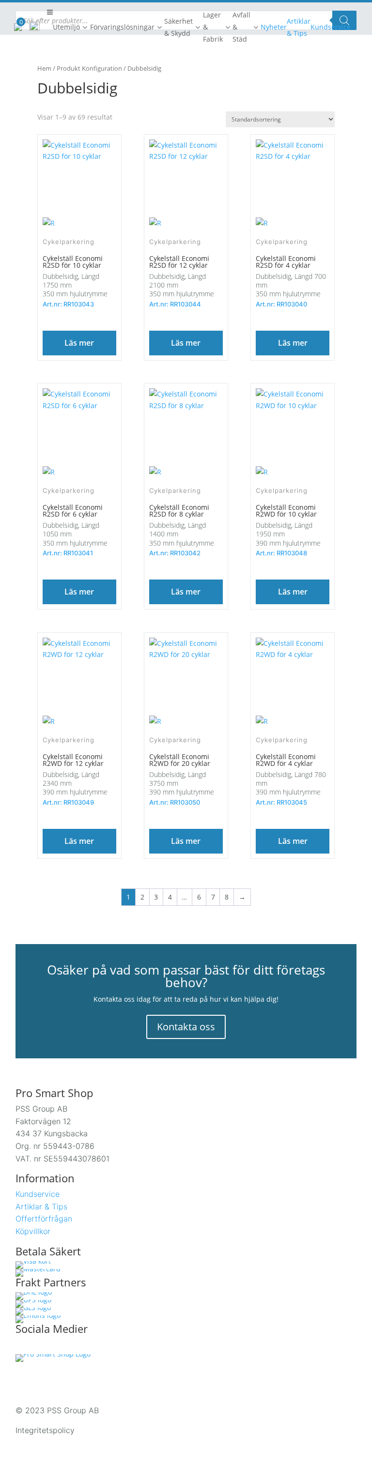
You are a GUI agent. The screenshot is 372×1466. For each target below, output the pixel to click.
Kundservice (38, 1194)
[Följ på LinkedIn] (64, 1346)
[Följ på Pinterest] (84, 1346)
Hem (44, 68)
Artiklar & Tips (41, 1206)
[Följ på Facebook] (23, 1346)
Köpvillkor (33, 1231)
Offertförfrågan (44, 1218)
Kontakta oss (186, 1026)
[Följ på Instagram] (43, 1346)
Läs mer (79, 342)
